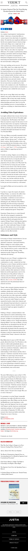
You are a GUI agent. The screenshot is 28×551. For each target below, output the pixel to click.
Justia (14, 5)
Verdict (14, 2)
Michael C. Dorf (17, 13)
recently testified (12, 279)
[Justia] (14, 520)
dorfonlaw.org (14, 431)
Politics (6, 32)
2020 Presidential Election (8, 418)
